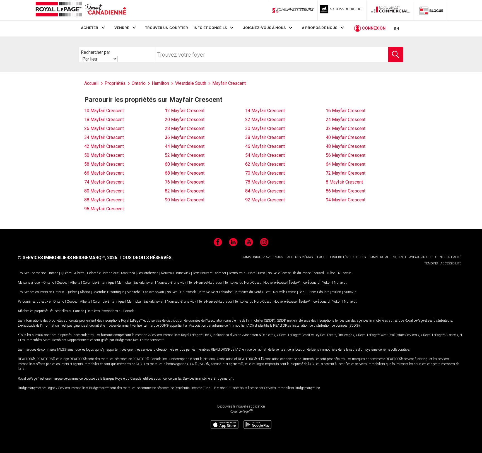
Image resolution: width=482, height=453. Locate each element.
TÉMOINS (431, 263)
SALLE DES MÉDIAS (299, 257)
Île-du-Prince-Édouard (308, 273)
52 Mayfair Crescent (184, 155)
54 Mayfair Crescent (265, 155)
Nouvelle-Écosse (279, 273)
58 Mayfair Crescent (104, 164)
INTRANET (399, 257)
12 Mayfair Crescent (184, 110)
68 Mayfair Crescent (184, 173)
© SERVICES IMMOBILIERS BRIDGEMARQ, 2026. (68, 257)
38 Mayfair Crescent (265, 137)
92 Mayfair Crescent (265, 200)
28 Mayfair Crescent (184, 128)
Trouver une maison (32, 273)
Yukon (331, 273)
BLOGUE (321, 257)
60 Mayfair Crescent (184, 164)
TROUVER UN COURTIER (166, 27)
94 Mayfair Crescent (345, 200)
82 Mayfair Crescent (184, 191)
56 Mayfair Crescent (345, 155)
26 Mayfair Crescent (104, 128)
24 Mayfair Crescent (345, 119)
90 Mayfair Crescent (184, 200)
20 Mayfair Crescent (184, 119)
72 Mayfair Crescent (345, 173)
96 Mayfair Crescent (104, 208)
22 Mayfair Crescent (265, 119)
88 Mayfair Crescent (104, 200)
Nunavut (344, 273)
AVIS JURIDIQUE (420, 257)
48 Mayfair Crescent (345, 146)
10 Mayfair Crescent (104, 110)
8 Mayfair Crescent (344, 182)
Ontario (52, 273)
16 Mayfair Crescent (345, 110)
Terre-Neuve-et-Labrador (209, 273)
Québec (66, 273)
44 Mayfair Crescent (184, 146)
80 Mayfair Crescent (104, 191)
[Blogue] (431, 10)
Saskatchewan (148, 273)
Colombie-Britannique (103, 273)
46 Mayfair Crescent (265, 146)
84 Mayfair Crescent (265, 191)
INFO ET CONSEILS (210, 27)
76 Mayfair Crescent (184, 182)
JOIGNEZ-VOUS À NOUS (264, 27)
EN (396, 28)
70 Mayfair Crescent (265, 173)
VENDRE (121, 27)
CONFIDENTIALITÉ (448, 257)
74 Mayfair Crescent (104, 182)
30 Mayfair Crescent (265, 128)
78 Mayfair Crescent (265, 182)
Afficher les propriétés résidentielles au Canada (51, 311)
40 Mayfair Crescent (345, 137)
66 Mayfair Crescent (104, 173)
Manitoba (128, 273)
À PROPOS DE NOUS (319, 27)
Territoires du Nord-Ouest (247, 273)
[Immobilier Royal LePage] (80, 10)
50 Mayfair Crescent (104, 155)
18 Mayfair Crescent (104, 119)
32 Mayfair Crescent (345, 128)
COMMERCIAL (378, 257)
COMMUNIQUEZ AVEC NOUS (262, 257)
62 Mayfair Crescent (265, 164)
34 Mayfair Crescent (104, 137)
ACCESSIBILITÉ (450, 263)
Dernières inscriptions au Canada (110, 311)
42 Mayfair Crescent (104, 146)
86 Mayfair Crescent (345, 191)
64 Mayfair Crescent (345, 164)
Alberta (79, 273)
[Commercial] (390, 10)
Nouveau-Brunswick (175, 273)
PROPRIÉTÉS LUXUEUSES (348, 257)
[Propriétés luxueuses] (342, 10)
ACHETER (89, 27)
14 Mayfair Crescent (265, 110)
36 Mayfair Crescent (184, 137)
